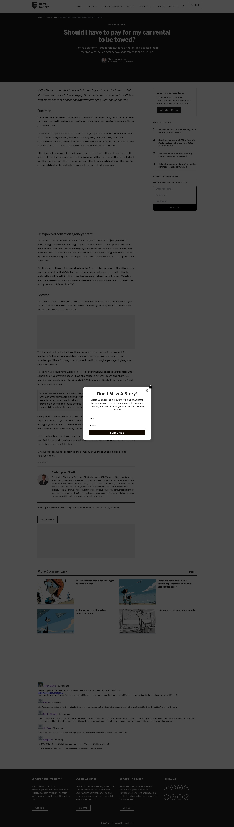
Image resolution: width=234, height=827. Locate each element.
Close (151, 387)
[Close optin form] (147, 391)
